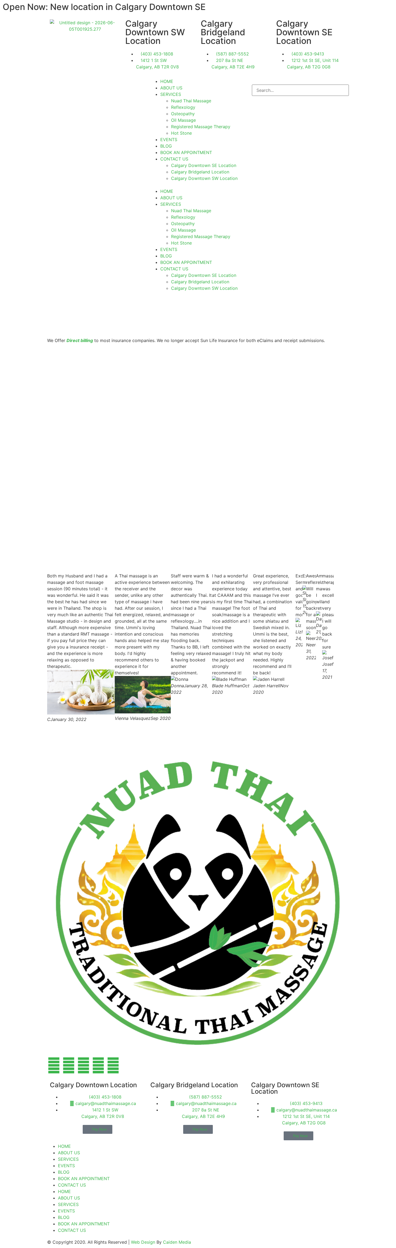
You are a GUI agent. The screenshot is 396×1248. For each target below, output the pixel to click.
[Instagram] (68, 1065)
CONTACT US (174, 159)
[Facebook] (54, 1065)
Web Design (143, 1242)
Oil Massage (183, 120)
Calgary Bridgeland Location (200, 172)
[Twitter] (83, 1065)
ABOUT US (171, 87)
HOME (166, 81)
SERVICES (170, 94)
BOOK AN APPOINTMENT (186, 152)
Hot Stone (181, 133)
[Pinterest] (98, 1065)
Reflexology (183, 107)
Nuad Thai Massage (191, 100)
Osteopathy (183, 113)
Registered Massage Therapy (200, 126)
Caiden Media (177, 1242)
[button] (198, 185)
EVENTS (168, 139)
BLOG (166, 146)
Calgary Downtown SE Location (203, 165)
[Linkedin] (113, 1065)
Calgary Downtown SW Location (204, 178)
